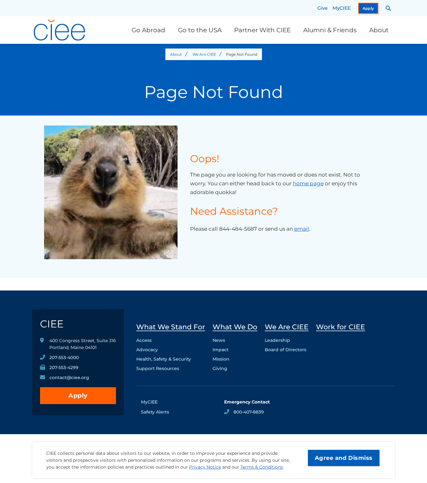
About (379, 30)
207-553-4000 (64, 357)
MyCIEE (342, 8)
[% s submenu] (170, 370)
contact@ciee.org (69, 377)
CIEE (51, 324)
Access (144, 340)
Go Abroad (148, 30)
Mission (221, 359)
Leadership (277, 340)
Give (322, 8)
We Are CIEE (204, 54)
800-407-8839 (249, 412)
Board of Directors (285, 349)
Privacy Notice (205, 467)
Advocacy (147, 349)
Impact (221, 349)
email (301, 229)
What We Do (235, 327)
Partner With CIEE (262, 30)
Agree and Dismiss (344, 458)
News (219, 340)
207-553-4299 (63, 367)
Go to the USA (200, 30)
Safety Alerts (155, 412)
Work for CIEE (340, 327)
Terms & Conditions (261, 467)
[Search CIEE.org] (388, 8)
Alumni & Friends (330, 30)
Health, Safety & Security (163, 359)
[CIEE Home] (60, 30)
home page (308, 183)
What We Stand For (170, 327)
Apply (368, 8)
